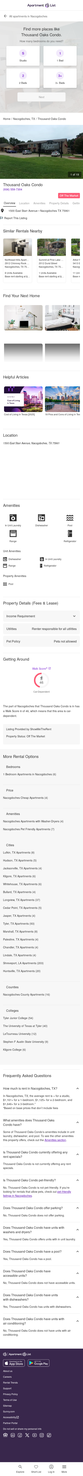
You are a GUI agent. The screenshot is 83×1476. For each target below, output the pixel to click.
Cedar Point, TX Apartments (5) (22, 908)
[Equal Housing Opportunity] (5, 1435)
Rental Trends (10, 1382)
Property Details (59, 203)
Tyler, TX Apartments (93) (19, 923)
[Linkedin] (12, 1435)
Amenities (39, 203)
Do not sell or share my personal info (22, 1428)
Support (7, 1388)
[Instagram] (41, 1435)
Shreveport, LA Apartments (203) (23, 963)
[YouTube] (34, 1435)
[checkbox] (23, 56)
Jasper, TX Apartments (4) (19, 916)
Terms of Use (10, 1399)
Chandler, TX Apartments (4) (20, 947)
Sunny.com (9, 1411)
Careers (7, 1376)
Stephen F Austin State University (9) (25, 1042)
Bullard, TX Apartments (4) (19, 892)
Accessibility (9, 1417)
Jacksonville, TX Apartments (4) (22, 868)
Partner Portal (10, 1423)
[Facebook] (20, 1435)
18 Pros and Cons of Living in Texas (64, 414)
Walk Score (39, 668)
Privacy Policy (10, 1394)
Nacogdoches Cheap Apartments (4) (25, 798)
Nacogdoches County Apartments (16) (26, 994)
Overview (9, 203)
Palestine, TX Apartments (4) (20, 939)
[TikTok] (49, 1435)
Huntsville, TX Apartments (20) (22, 971)
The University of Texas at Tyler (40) (25, 1026)
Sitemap (7, 1405)
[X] (27, 1435)
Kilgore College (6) (14, 1049)
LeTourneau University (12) (19, 1034)
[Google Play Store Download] (38, 1366)
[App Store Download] (14, 1366)
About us (7, 1371)
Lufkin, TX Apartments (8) (19, 852)
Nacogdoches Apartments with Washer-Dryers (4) (33, 821)
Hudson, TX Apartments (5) (20, 860)
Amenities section (55, 1140)
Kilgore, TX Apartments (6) (19, 876)
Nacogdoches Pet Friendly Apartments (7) (28, 829)
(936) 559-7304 (12, 189)
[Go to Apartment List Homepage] (41, 5)
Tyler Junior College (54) (18, 1018)
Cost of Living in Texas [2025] (19, 414)
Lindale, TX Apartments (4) (19, 955)
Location (24, 203)
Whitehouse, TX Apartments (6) (22, 884)
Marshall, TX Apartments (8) (20, 931)
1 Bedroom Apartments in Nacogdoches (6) (29, 774)
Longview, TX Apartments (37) (21, 900)
